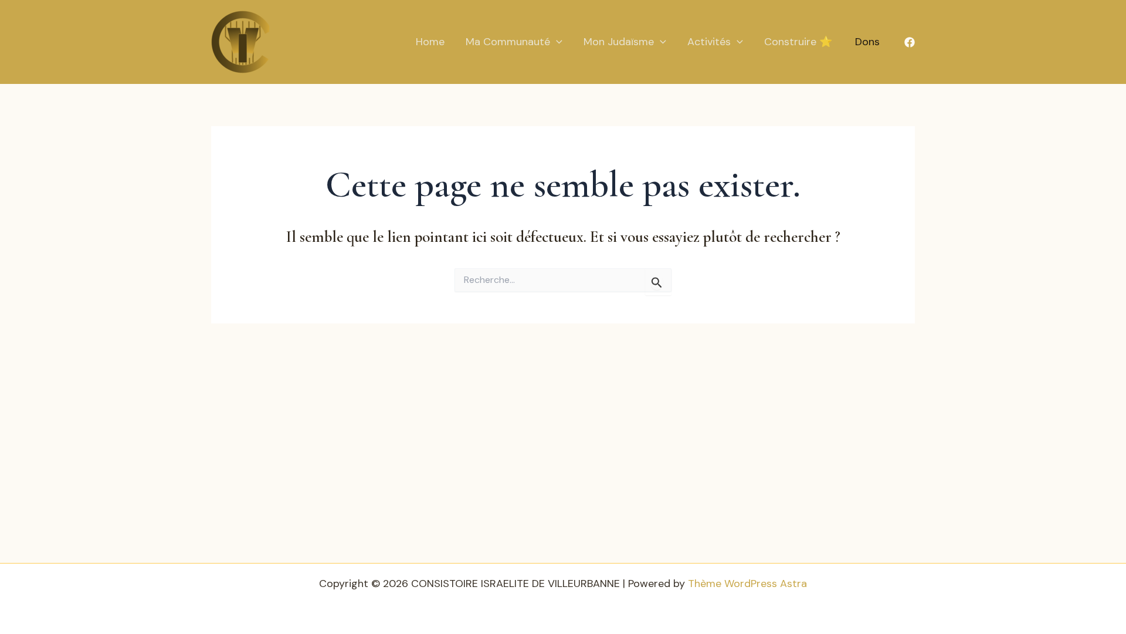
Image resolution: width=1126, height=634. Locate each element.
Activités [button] (709, 42)
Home (430, 42)
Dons (867, 42)
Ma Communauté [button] (508, 42)
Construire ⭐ (798, 42)
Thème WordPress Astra (747, 583)
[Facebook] (909, 42)
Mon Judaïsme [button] (619, 42)
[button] (556, 41)
